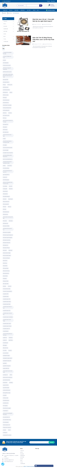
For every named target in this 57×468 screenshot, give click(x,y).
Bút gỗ (4, 84)
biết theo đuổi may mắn (7, 71)
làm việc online (5, 283)
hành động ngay (6, 179)
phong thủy (5, 382)
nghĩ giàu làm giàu (6, 355)
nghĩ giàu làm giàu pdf (7, 360)
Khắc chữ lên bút (6, 201)
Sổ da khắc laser (6, 400)
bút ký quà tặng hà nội (7, 107)
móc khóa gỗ (5, 342)
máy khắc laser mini (6, 310)
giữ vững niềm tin (6, 174)
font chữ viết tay (6, 168)
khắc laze (10, 250)
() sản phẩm (52, 5)
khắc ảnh (10, 188)
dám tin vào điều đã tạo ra (7, 159)
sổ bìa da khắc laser (6, 390)
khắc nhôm (5, 260)
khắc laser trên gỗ (6, 247)
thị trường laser (6, 422)
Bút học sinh (10, 84)
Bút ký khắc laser (6, 100)
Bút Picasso (5, 129)
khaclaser (5, 278)
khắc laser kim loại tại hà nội (7, 229)
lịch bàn (4, 286)
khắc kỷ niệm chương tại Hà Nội (8, 218)
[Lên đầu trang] (54, 462)
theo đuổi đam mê (6, 417)
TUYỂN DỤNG (6, 41)
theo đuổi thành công (7, 419)
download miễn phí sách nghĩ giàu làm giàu (7, 162)
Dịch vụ (5, 23)
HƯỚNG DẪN (6, 28)
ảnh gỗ (4, 60)
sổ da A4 (4, 395)
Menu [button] (21, 448)
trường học (5, 432)
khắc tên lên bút (6, 273)
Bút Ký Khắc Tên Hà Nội (7, 105)
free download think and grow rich (7, 171)
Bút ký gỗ (4, 97)
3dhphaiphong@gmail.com (9, 459)
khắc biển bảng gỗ (6, 196)
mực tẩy (10, 350)
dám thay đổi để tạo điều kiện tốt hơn (7, 156)
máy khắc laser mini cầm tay (7, 314)
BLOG (4, 36)
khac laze (5, 250)
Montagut (5, 345)
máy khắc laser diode (7, 301)
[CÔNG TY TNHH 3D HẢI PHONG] (4, 449)
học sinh (10, 186)
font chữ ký (10, 165)
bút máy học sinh (6, 115)
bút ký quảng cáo (6, 110)
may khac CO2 (5, 293)
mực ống (4, 350)
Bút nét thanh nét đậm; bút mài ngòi (8, 121)
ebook (4, 165)
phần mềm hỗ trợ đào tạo (7, 377)
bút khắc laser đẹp (6, 89)
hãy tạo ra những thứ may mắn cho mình (7, 183)
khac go (9, 206)
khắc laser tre (5, 245)
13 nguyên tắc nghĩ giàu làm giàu (7, 53)
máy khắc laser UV (6, 328)
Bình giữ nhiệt (5, 79)
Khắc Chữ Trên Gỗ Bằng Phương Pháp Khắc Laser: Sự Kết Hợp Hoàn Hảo (43, 39)
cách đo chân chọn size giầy (7, 135)
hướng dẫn (5, 188)
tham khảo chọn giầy (6, 408)
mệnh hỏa (5, 337)
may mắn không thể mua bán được (7, 334)
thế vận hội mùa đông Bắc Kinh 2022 (7, 414)
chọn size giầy (5, 150)
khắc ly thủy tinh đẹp (6, 252)
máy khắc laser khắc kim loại (7, 307)
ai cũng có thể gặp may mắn (7, 57)
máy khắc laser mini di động (7, 320)
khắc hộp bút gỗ (6, 211)
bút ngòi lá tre (5, 124)
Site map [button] (37, 448)
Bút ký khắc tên (6, 102)
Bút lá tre (4, 112)
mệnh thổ (5, 340)
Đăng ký (51, 442)
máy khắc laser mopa (7, 323)
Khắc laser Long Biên (6, 232)
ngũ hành (4, 363)
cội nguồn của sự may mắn (8, 152)
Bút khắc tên (5, 92)
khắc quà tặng (5, 268)
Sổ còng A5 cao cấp (6, 392)
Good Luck (5, 177)
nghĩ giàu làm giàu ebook (7, 358)
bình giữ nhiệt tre (6, 82)
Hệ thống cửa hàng (51, 10)
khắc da (4, 206)
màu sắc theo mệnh (6, 288)
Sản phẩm (5, 26)
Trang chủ (5, 21)
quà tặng (10, 382)
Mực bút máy (5, 347)
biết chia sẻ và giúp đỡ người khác (7, 68)
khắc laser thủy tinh (6, 242)
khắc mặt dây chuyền (7, 255)
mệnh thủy (10, 340)
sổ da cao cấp (5, 397)
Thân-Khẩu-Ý (5, 410)
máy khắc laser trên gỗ (7, 326)
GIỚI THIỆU (5, 31)
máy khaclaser (5, 331)
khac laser (5, 220)
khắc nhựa (5, 263)
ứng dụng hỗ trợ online (7, 435)
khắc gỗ (4, 209)
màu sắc (9, 286)
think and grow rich (6, 424)
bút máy (10, 112)
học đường (5, 186)
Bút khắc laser (5, 87)
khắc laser (11, 220)
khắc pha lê (5, 265)
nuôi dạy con (5, 374)
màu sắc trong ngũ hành (7, 291)
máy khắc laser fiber (6, 304)
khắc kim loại (5, 214)
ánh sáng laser (5, 62)
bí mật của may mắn (6, 65)
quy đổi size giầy (6, 387)
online (11, 374)
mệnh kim (10, 337)
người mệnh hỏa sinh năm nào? (7, 371)
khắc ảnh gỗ (5, 191)
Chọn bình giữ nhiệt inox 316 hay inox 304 (7, 142)
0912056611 (8, 1)
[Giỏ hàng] (49, 6)
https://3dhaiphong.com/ (8, 461)
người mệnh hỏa (6, 368)
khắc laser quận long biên (7, 237)
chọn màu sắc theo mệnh (7, 147)
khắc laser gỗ (5, 223)
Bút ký (11, 92)
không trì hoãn (5, 281)
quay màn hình (5, 385)
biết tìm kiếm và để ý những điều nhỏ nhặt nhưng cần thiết (8, 75)
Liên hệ (5, 33)
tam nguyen (5, 405)
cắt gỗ (4, 138)
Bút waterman (5, 132)
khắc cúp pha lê (6, 204)
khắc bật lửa (5, 193)
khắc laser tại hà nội (6, 240)
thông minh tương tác (7, 427)
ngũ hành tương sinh (6, 365)
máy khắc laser (5, 296)
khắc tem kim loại (6, 270)
